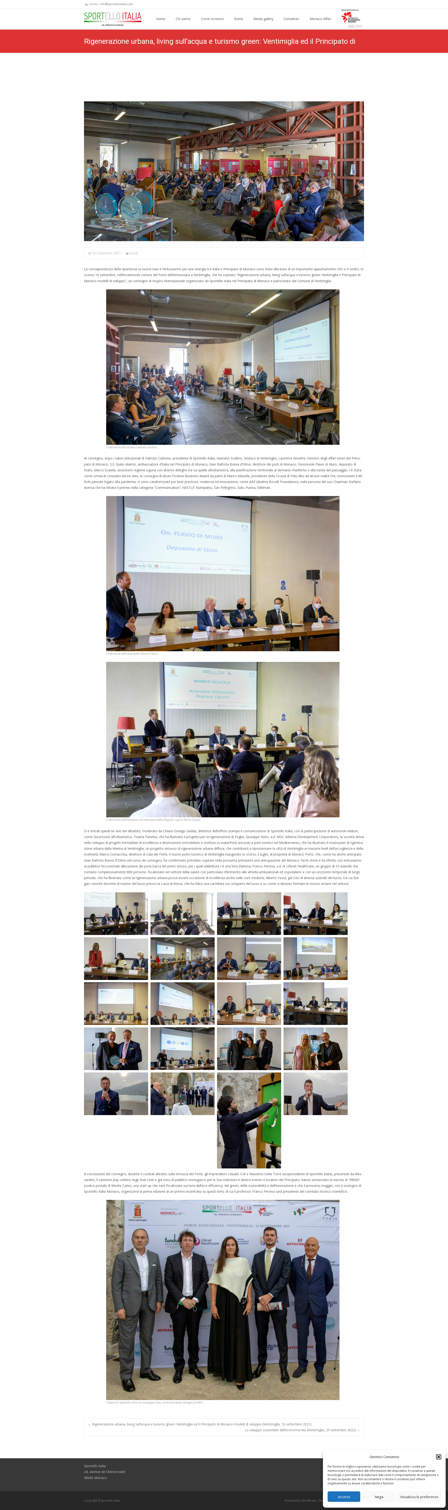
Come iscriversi (212, 19)
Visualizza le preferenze (419, 1496)
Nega (379, 1496)
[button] (438, 1457)
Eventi (238, 19)
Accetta (344, 1496)
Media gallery (263, 19)
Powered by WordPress (301, 1501)
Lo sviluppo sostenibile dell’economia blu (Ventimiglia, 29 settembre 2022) (302, 1430)
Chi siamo (183, 19)
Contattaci (291, 19)
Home (160, 19)
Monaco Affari (320, 19)
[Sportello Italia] (109, 17)
